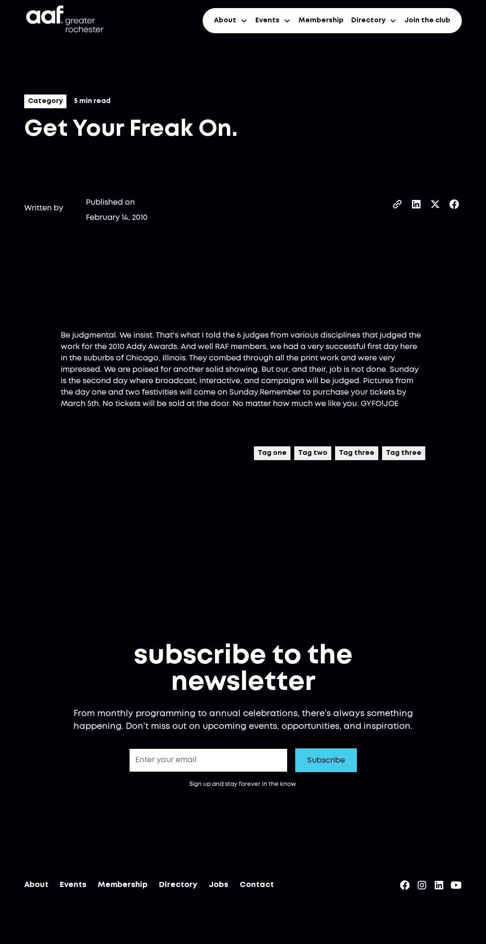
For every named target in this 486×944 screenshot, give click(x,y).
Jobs (218, 884)
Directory (178, 884)
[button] (231, 20)
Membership (321, 20)
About (36, 884)
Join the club (427, 20)
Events (73, 884)
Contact (257, 884)
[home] (64, 20)
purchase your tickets (354, 392)
